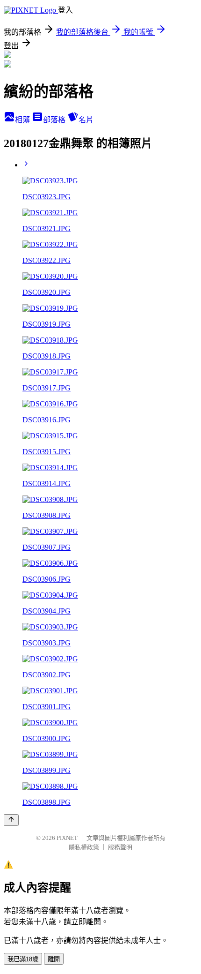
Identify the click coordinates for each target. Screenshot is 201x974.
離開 (54, 959)
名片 (86, 120)
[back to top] (11, 820)
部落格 (55, 120)
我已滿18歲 (22, 959)
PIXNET (67, 837)
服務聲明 (120, 847)
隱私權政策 (84, 847)
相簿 (23, 120)
